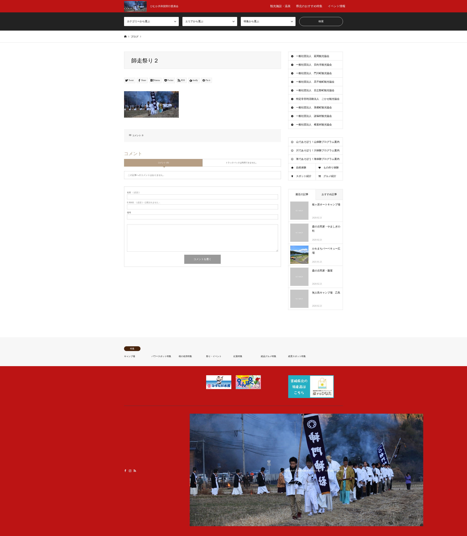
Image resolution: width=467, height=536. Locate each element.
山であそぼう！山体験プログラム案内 (317, 142)
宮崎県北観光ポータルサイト (309, 471)
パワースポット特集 (161, 356)
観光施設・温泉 (280, 6)
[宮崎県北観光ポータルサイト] (306, 524)
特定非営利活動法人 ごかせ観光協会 (317, 99)
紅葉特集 (238, 356)
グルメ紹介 (329, 176)
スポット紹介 (303, 176)
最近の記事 (302, 194)
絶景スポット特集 (297, 356)
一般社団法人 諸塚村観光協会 (314, 116)
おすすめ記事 (329, 194)
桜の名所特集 (185, 356)
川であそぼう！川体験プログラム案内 (317, 150)
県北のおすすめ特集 (309, 6)
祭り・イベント (213, 356)
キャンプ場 (129, 356)
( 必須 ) (133, 193)
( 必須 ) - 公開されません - (143, 203)
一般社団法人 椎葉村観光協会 (314, 124)
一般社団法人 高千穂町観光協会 (315, 81)
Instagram (130, 470)
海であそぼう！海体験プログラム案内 (317, 159)
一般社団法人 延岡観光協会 (312, 56)
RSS (135, 470)
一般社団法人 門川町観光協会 (314, 73)
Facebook (125, 470)
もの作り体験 (331, 167)
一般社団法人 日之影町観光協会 (315, 90)
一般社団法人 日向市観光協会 (314, 64)
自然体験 (301, 167)
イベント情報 (336, 6)
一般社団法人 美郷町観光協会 (314, 107)
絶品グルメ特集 (268, 356)
